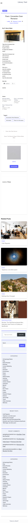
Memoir (4, 385)
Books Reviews (5, 320)
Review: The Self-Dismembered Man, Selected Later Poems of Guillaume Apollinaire (13, 324)
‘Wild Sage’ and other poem (9, 423)
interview (5, 378)
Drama (4, 368)
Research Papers (7, 394)
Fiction (4, 375)
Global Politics (6, 376)
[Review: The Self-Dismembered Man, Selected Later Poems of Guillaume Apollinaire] (14, 309)
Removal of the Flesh (16, 441)
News (4, 387)
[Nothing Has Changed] (14, 283)
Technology (5, 397)
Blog (4, 361)
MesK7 (16, 521)
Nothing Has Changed (8, 296)
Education (5, 369)
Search (4, 343)
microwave (8, 120)
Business (5, 364)
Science (5, 396)
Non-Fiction (5, 388)
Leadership (5, 380)
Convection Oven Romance (12, 117)
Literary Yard (22, 2)
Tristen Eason (6, 441)
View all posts (14, 166)
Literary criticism (7, 382)
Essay (4, 373)
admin (8, 21)
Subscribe (21, 334)
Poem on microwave (18, 120)
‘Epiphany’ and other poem (9, 270)
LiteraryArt (5, 383)
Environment (6, 371)
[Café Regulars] (14, 230)
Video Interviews (7, 401)
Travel (4, 399)
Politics (4, 392)
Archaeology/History (8, 359)
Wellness (5, 402)
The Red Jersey (20, 439)
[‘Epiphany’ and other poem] (14, 256)
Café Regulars (6, 243)
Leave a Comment (14, 23)
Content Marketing (7, 366)
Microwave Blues (6, 98)
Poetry (4, 11)
